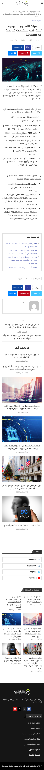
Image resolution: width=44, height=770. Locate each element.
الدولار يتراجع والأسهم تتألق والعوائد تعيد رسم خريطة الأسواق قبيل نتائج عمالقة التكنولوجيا (22, 260)
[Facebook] (29, 709)
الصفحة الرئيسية (36, 11)
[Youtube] (15, 709)
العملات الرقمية (34, 755)
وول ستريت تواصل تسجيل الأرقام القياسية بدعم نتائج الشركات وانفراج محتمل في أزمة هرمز (33, 663)
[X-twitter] (19, 709)
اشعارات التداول (34, 750)
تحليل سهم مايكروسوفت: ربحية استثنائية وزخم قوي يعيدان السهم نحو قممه (22, 367)
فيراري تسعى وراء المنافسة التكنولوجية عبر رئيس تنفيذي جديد (21, 245)
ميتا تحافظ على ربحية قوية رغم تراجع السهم (22, 525)
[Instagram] (24, 709)
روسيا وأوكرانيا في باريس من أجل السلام (23, 267)
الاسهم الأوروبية (22, 279)
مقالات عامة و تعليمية (32, 739)
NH (37, 40)
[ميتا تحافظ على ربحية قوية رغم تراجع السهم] (22, 509)
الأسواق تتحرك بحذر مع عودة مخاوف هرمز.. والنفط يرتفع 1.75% (22, 356)
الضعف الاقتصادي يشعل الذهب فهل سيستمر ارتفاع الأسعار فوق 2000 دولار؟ (23, 252)
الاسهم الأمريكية (35, 279)
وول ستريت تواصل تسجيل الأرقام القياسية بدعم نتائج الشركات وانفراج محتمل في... (22, 487)
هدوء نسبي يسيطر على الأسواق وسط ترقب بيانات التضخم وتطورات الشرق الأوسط (22, 407)
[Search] (2, 3)
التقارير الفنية (35, 728)
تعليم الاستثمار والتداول (32, 744)
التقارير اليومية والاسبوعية (31, 734)
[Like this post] (27, 47)
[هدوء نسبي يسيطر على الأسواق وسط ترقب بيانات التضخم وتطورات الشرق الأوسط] (22, 390)
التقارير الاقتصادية (19, 11)
